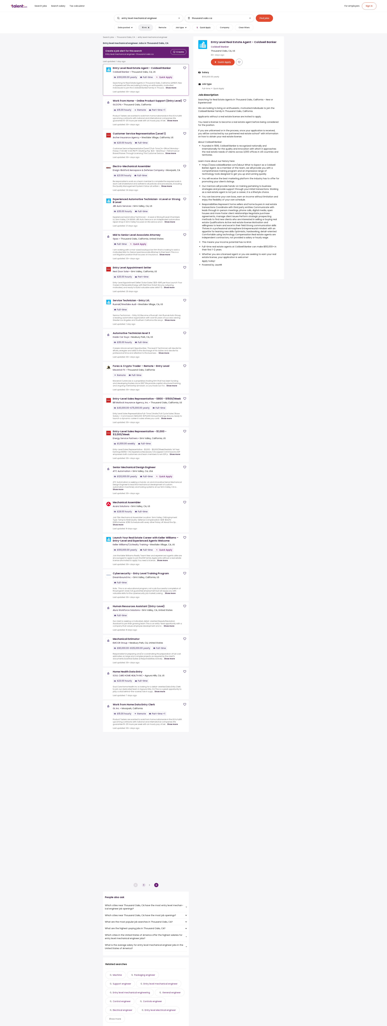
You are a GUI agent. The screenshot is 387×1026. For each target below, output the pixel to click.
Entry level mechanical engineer (160, 983)
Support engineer (122, 983)
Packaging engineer (144, 974)
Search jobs (108, 37)
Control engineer (122, 1001)
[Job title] (146, 18)
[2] (156, 885)
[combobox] (148, 18)
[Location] (216, 18)
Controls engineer (152, 1001)
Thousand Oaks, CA (126, 37)
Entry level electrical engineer (160, 1010)
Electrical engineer (122, 1010)
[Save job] (184, 68)
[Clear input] (179, 18)
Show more (171, 87)
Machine (117, 974)
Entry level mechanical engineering (131, 992)
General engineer (171, 992)
